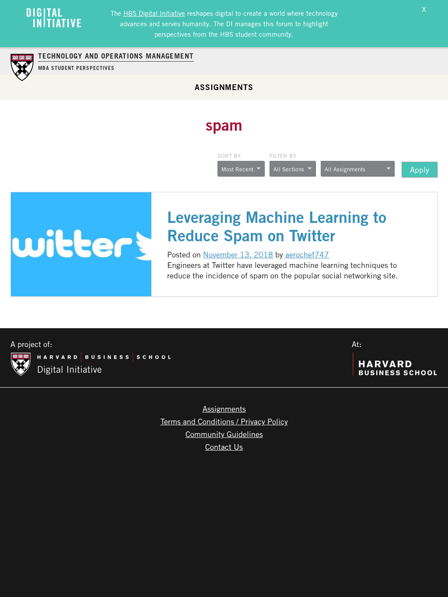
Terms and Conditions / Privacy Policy (224, 421)
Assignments (224, 87)
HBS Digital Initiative (154, 13)
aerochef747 (307, 254)
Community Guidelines (224, 434)
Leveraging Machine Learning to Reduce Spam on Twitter (276, 226)
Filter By (283, 155)
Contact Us (224, 446)
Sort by (229, 155)
